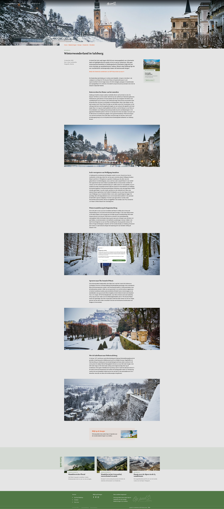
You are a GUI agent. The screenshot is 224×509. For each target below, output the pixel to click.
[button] (101, 248)
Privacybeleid (123, 247)
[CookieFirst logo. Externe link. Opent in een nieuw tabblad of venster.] (98, 249)
